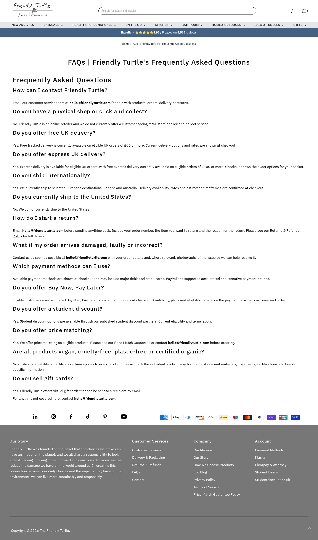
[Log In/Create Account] (293, 11)
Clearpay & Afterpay (270, 465)
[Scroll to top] (309, 528)
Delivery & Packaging (148, 457)
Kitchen (162, 25)
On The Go (134, 25)
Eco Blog (200, 472)
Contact (138, 480)
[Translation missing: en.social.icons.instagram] (53, 417)
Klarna (260, 457)
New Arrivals (23, 25)
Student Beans (266, 472)
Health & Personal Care (92, 25)
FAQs (136, 472)
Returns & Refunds (146, 465)
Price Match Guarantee (132, 342)
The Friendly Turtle (54, 530)
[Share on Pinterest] (105, 417)
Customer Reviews (146, 450)
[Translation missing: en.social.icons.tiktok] (88, 417)
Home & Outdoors (227, 25)
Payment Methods (269, 450)
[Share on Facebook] (71, 417)
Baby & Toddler (268, 25)
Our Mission (203, 450)
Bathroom (190, 25)
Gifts (298, 25)
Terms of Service (207, 487)
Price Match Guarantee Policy (217, 494)
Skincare (52, 25)
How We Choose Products (214, 465)
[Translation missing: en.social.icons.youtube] (124, 417)
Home (125, 44)
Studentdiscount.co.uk (272, 480)
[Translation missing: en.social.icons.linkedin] (35, 417)
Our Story (201, 457)
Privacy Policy (204, 480)
